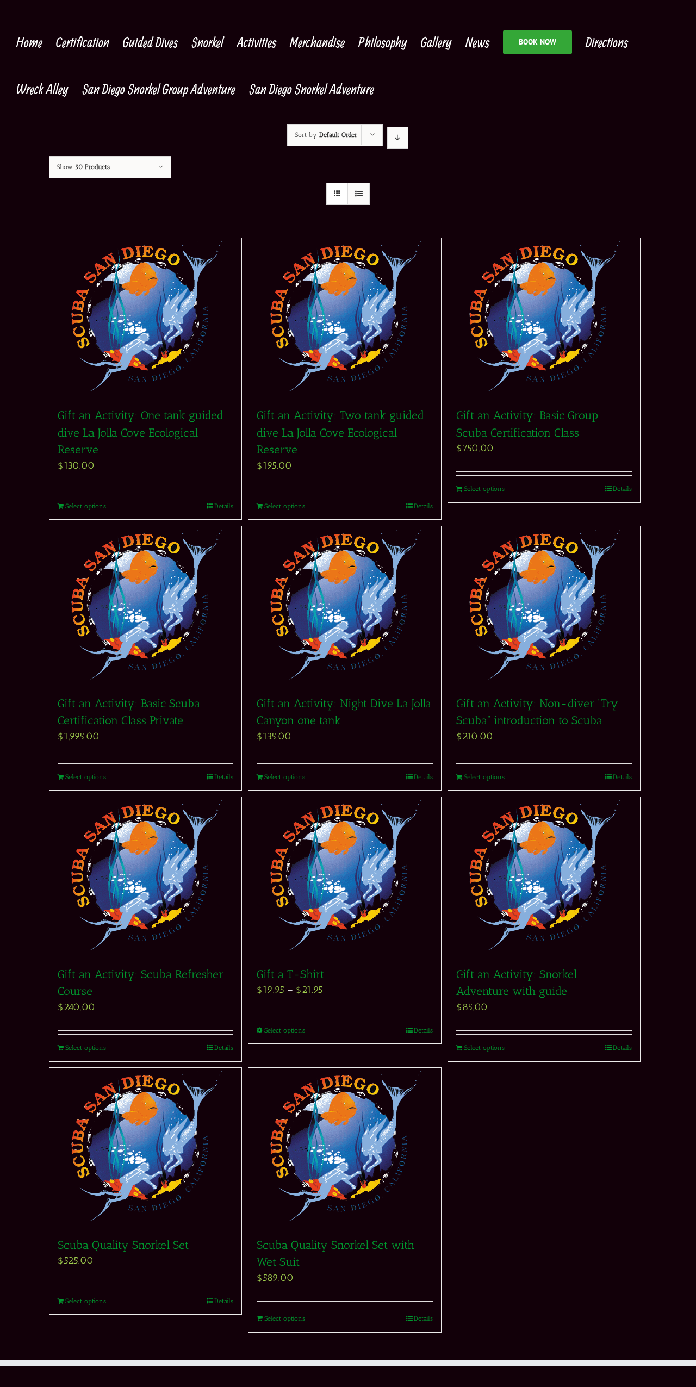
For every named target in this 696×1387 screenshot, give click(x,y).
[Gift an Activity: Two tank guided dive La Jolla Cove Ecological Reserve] (344, 317)
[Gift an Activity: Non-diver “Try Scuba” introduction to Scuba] (544, 605)
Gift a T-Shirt (290, 974)
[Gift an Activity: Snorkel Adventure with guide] (544, 876)
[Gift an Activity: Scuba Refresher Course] (145, 876)
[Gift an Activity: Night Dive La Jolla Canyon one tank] (344, 605)
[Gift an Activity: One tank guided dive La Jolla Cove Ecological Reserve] (145, 317)
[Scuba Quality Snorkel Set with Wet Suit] (344, 1147)
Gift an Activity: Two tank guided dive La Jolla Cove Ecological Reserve (340, 432)
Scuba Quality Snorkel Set (125, 1245)
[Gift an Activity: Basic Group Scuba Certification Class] (544, 317)
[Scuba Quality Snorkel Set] (145, 1147)
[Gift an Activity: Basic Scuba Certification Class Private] (145, 605)
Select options (85, 506)
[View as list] (358, 193)
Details (223, 506)
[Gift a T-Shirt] (344, 876)
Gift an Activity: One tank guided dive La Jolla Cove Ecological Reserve (140, 432)
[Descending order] (397, 138)
